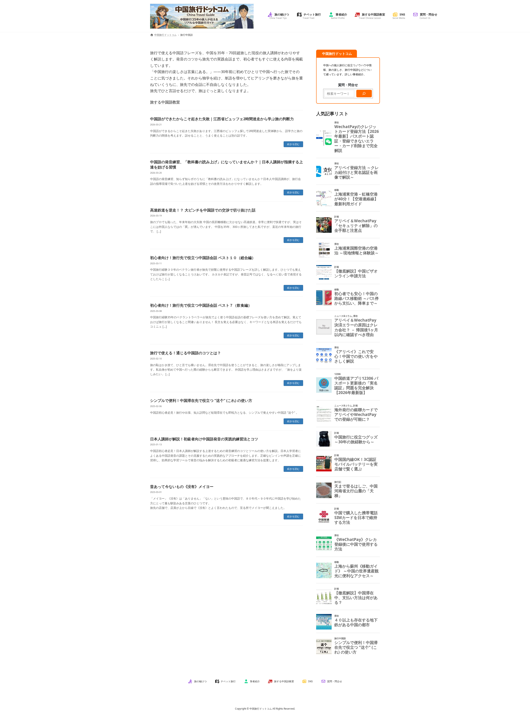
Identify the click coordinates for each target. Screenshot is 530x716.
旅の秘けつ (200, 681)
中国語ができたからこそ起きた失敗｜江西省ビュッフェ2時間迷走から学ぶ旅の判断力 (222, 118)
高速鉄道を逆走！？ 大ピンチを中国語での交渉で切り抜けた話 (202, 210)
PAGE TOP (515, 690)
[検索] (364, 93)
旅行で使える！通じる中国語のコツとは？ (185, 352)
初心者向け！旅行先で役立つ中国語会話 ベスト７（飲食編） (201, 305)
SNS (310, 681)
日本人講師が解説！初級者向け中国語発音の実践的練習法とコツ (204, 438)
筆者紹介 (255, 681)
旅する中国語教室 (165, 102)
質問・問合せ (334, 681)
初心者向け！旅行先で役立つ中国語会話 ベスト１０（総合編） (202, 257)
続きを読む (293, 144)
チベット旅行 (228, 681)
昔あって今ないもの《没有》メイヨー (181, 486)
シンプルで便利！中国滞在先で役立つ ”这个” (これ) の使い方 (201, 400)
